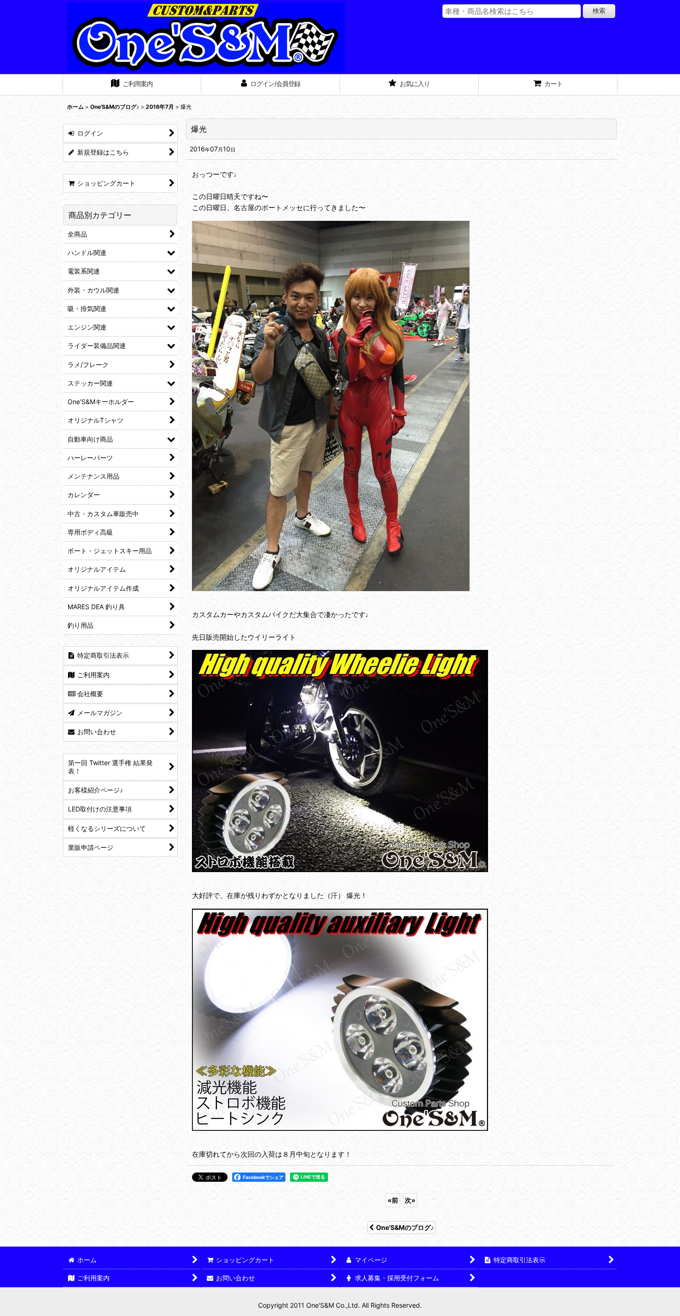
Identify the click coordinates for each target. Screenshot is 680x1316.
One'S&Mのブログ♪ (405, 1227)
